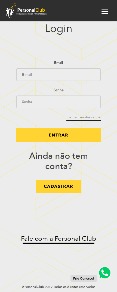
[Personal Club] (35, 10)
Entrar (58, 135)
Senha (59, 90)
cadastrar (58, 186)
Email (58, 62)
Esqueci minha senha (83, 117)
